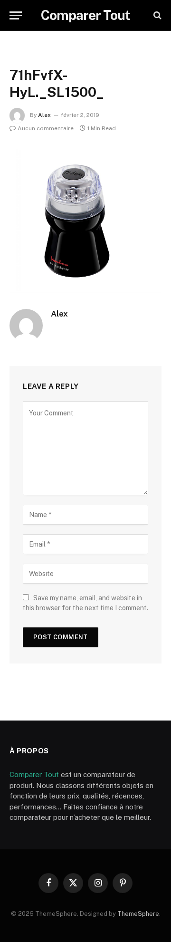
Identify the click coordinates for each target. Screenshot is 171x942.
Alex (44, 115)
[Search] (157, 15)
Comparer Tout (34, 774)
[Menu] (16, 15)
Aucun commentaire (46, 128)
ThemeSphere (138, 913)
